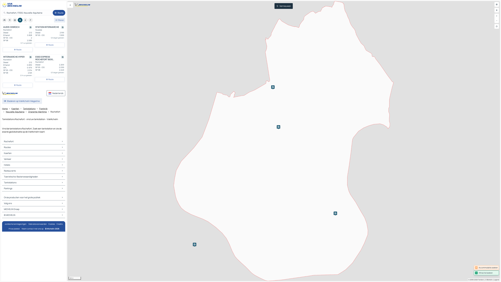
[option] (4, 20)
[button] (335, 213)
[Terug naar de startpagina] (12, 5)
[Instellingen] (496, 10)
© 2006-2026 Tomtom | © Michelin (480, 279)
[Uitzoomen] (496, 20)
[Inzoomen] (496, 16)
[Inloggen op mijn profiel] (496, 4)
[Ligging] (496, 26)
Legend (496, 279)
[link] (486, 267)
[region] (283, 141)
